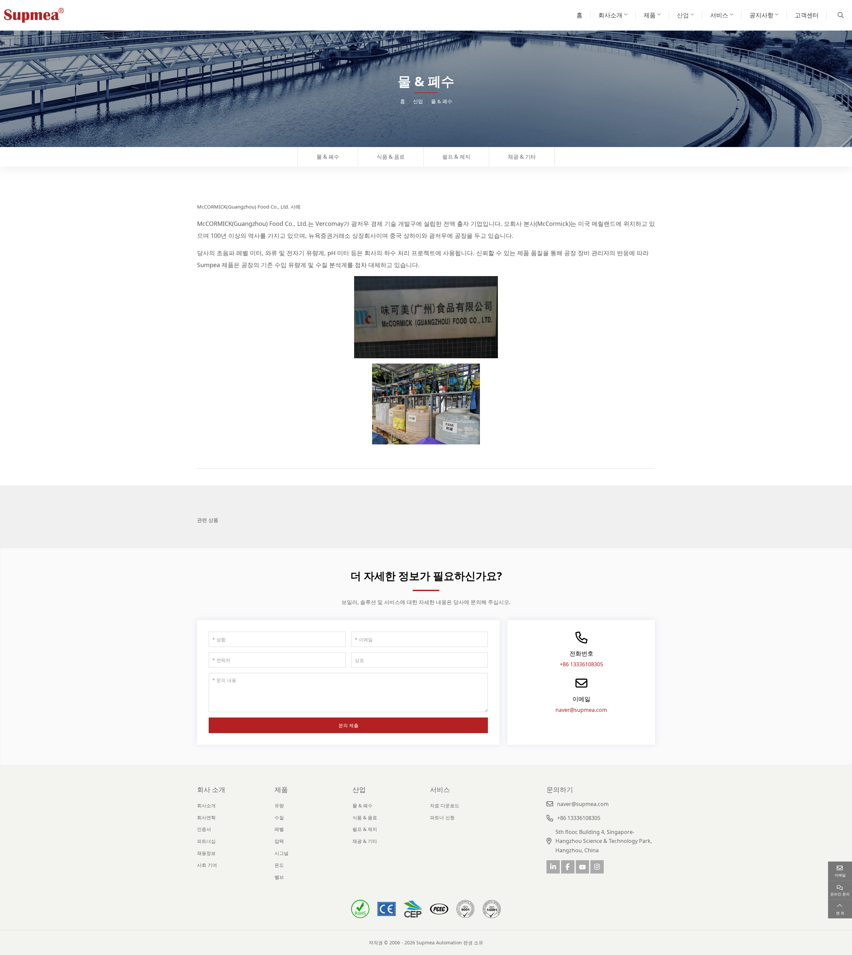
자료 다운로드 (444, 805)
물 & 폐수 (328, 156)
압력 (279, 841)
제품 (650, 15)
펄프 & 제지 (456, 156)
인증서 (204, 829)
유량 (279, 805)
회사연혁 (206, 817)
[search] (840, 15)
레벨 (279, 829)
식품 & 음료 (391, 156)
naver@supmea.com (581, 710)
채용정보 (206, 853)
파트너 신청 (442, 817)
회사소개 (610, 15)
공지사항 (761, 15)
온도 (279, 865)
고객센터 (807, 15)
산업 (683, 15)
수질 (279, 817)
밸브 (279, 877)
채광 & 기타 (522, 156)
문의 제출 (348, 725)
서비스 (719, 15)
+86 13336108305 (581, 664)
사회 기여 (207, 865)
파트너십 (206, 841)
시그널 (282, 853)
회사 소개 (211, 789)
